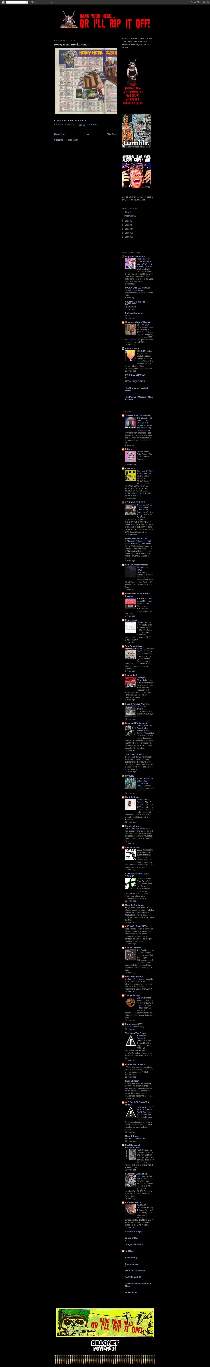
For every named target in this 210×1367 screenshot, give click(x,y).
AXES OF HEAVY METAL (137, 926)
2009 (127, 237)
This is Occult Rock (134, 754)
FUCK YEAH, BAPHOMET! (137, 288)
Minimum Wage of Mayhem (138, 322)
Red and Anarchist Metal (136, 565)
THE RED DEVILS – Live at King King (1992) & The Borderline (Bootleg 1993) (145, 510)
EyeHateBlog (131, 1257)
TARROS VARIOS (133, 1277)
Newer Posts (60, 134)
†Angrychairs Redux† (135, 1244)
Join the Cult (130, 307)
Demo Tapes (131, 620)
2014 (127, 212)
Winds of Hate (131, 1238)
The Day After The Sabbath (138, 415)
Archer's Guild (132, 348)
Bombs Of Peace (133, 948)
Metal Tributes (132, 1136)
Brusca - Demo (143, 452)
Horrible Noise (132, 797)
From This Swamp (134, 976)
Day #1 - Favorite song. (135, 1027)
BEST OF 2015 (143, 325)
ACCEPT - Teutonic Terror (136, 1139)
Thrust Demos (131, 828)
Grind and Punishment (136, 723)
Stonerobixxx (131, 1264)
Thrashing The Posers (135, 1033)
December (129, 216)
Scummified (131, 675)
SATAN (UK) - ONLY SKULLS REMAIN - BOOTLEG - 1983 (145, 1109)
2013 (127, 221)
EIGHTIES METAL (133, 1202)
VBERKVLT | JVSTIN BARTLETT (135, 303)
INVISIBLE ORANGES (135, 375)
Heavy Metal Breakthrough (71, 44)
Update (128, 979)
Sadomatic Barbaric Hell (136, 1174)
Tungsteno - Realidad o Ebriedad (142, 1038)
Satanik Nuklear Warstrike (137, 704)
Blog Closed (130, 908)
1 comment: (93, 125)
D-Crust (128, 449)
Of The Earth (131, 1292)
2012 (127, 225)
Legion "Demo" (143, 622)
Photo (128, 316)
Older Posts (112, 134)
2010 (127, 233)
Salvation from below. (134, 290)
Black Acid (130, 468)
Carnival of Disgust (134, 1231)
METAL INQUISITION (135, 381)
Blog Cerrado (131, 929)
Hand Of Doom (132, 1081)
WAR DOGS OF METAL (136, 1064)
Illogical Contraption (135, 256)
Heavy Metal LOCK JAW (136, 538)
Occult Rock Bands (133, 757)
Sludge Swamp (132, 995)
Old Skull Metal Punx (135, 1270)
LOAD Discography (145, 850)
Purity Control (143, 1150)
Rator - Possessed (145, 1176)
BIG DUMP (142, 351)
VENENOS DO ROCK (135, 502)
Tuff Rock (129, 1251)
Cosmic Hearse (132, 847)
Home (86, 134)
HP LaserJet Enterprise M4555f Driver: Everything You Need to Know (138, 543)
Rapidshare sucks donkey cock (138, 1083)
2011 (127, 229)
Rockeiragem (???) (134, 1024)
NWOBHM (129, 776)
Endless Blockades (134, 313)
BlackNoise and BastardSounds (132, 1146)
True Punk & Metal (134, 646)
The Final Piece (144, 950)
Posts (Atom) (73, 140)
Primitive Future (133, 826)
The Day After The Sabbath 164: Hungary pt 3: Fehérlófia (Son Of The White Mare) (144, 423)
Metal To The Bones (134, 905)
